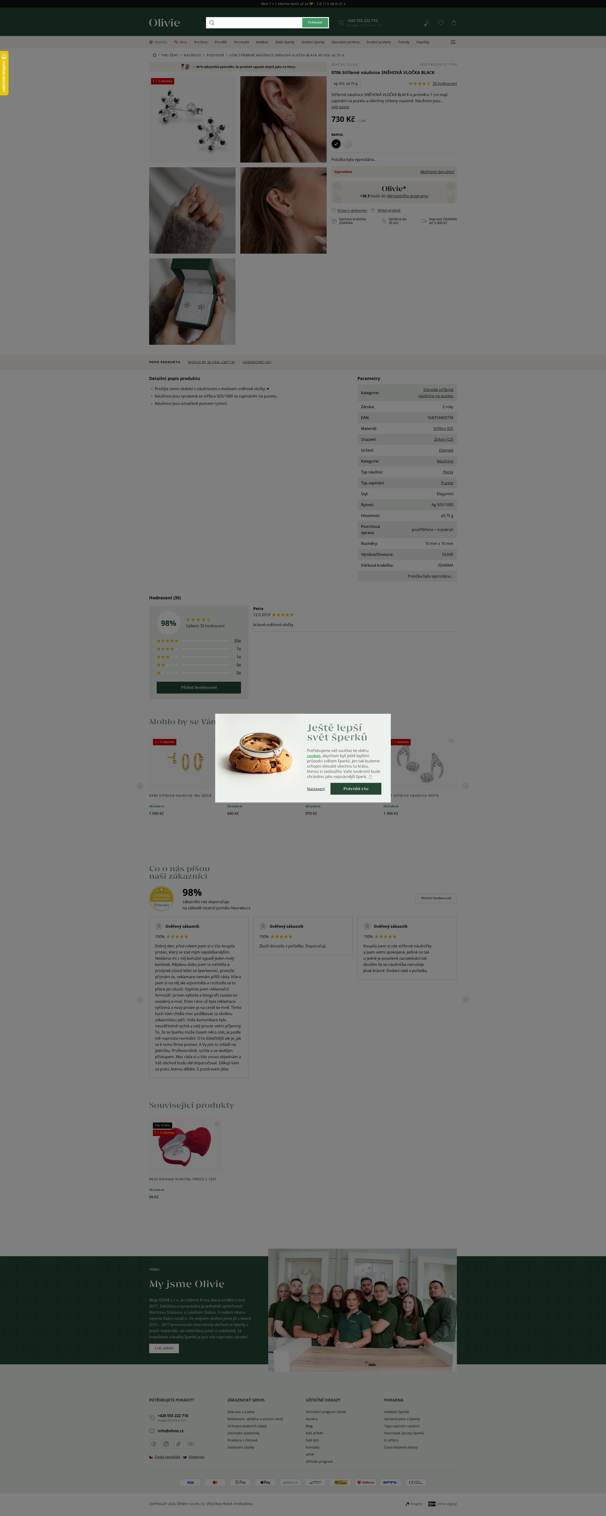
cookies (314, 755)
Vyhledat (315, 22)
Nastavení (316, 788)
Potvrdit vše (356, 789)
